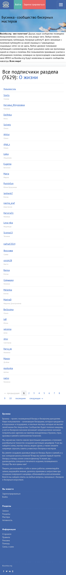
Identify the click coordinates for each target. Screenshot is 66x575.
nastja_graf (9, 203)
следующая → (36, 398)
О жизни (28, 77)
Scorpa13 (8, 232)
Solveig (7, 124)
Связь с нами (8, 546)
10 (10, 398)
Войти (18, 4)
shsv (6, 338)
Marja (6, 173)
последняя (21, 398)
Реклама (6, 540)
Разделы (6, 514)
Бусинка (5, 4)
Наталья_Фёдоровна (14, 105)
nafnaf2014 (9, 243)
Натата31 (9, 213)
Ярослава (8, 250)
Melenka (8, 289)
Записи (5, 511)
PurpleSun (9, 183)
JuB (5, 319)
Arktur (7, 134)
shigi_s (7, 144)
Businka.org (7, 565)
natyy (6, 378)
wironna (7, 329)
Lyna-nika (8, 222)
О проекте (6, 534)
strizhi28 (8, 260)
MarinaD (8, 299)
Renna (7, 270)
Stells (7, 95)
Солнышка (9, 280)
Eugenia (7, 163)
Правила (6, 537)
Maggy (7, 358)
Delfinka (8, 114)
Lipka (6, 154)
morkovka (8, 368)
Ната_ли (8, 348)
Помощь (6, 543)
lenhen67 (8, 193)
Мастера (6, 517)
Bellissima (9, 309)
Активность (7, 520)
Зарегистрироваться (34, 4)
